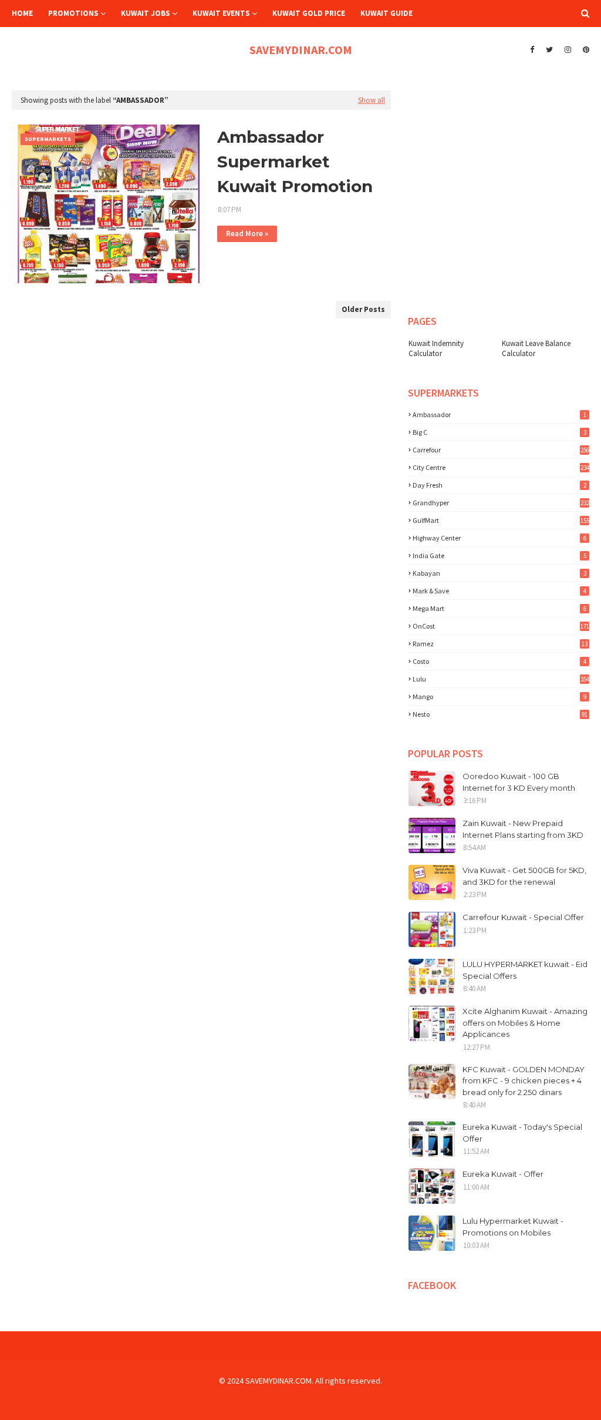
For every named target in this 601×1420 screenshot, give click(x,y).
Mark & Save (499, 590)
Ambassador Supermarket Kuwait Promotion (295, 161)
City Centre (501, 467)
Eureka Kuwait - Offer (502, 1174)
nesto (500, 714)
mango (499, 696)
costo (499, 661)
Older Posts (363, 309)
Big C (499, 432)
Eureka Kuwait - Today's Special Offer (522, 1132)
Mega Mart (499, 608)
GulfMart (501, 520)
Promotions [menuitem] (73, 13)
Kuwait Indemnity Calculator (436, 348)
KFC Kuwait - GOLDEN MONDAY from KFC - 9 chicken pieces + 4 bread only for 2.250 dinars (523, 1081)
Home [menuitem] (22, 13)
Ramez (500, 643)
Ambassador (499, 414)
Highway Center (499, 537)
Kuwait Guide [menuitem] (386, 13)
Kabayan (499, 573)
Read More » (247, 234)
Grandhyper (501, 502)
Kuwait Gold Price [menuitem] (308, 13)
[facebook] (532, 50)
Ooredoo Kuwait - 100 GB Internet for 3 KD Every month (518, 782)
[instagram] (568, 50)
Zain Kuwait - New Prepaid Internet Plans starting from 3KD (522, 829)
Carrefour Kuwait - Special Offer (523, 917)
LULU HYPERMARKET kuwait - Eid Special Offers (525, 970)
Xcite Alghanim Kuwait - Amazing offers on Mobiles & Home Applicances (525, 1022)
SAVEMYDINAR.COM (300, 49)
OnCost (501, 626)
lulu (501, 678)
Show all (371, 100)
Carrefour (501, 449)
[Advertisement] (502, 105)
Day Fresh (499, 485)
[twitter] (549, 50)
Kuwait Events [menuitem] (221, 13)
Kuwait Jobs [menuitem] (145, 13)
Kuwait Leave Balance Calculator (536, 348)
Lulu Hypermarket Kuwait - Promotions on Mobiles (512, 1226)
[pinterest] (584, 50)
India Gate (499, 555)
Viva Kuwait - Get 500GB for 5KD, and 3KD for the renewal (524, 876)
